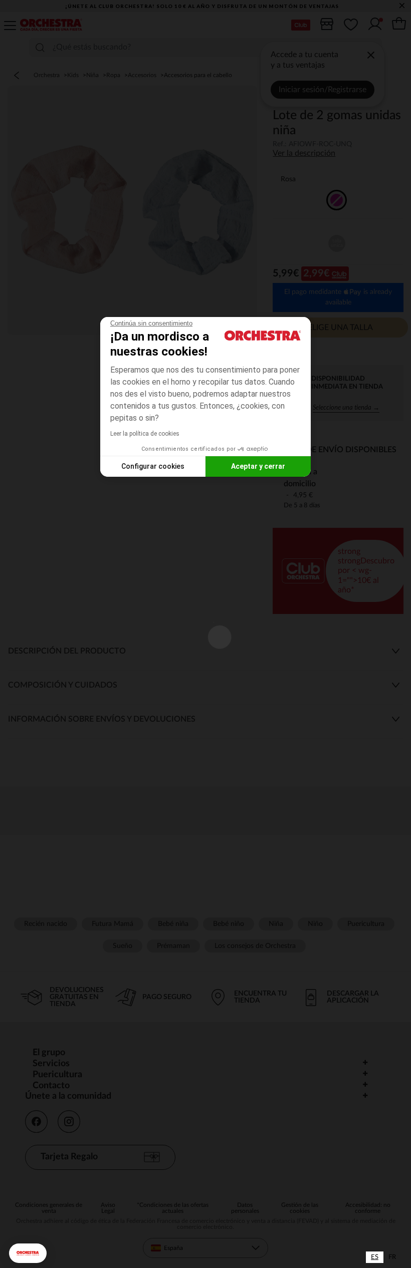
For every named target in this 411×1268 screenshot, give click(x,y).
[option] (392, 1257)
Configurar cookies (152, 466)
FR (392, 1257)
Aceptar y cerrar (258, 466)
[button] (28, 1253)
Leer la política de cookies (144, 433)
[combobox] (374, 1257)
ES (374, 1257)
